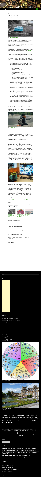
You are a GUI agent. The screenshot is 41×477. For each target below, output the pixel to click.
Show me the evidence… (5, 333)
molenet (15, 434)
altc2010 (17, 415)
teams (15, 435)
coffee (6, 417)
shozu (6, 435)
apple (20, 415)
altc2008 (12, 415)
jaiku (13, 432)
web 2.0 (4, 422)
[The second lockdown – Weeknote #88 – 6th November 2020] (20, 211)
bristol (31, 429)
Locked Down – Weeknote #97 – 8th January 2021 (11, 215)
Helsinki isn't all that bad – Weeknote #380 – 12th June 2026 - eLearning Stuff (14, 452)
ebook (34, 430)
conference (10, 417)
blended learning (28, 429)
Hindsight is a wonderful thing (31, 450)
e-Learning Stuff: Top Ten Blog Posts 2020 (15, 226)
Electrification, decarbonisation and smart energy (10, 318)
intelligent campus (7, 432)
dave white (16, 430)
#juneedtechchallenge (5, 429)
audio (35, 415)
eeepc (37, 430)
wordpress (24, 435)
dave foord (12, 430)
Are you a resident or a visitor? (7, 339)
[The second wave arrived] (29, 211)
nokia (5, 420)
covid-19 (14, 220)
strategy (12, 435)
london (27, 432)
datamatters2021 (15, 417)
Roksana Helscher (12, 37)
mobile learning (4, 434)
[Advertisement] (6, 296)
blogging (3, 417)
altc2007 (8, 415)
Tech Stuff (4, 461)
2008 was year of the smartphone (7, 336)
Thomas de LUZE (12, 127)
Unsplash (16, 127)
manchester (30, 432)
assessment (32, 415)
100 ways (4, 415)
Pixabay (17, 37)
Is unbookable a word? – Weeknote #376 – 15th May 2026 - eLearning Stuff (14, 457)
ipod (12, 432)
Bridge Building (27, 455)
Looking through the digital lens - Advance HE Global (10, 448)
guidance (29, 50)
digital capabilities (26, 430)
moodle (19, 434)
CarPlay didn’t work (5, 463)
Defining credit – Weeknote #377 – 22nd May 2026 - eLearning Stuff (13, 455)
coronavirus (10, 220)
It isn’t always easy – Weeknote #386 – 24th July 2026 (10, 325)
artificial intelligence (20, 429)
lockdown (18, 220)
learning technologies (26, 418)
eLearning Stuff (5, 9)
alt (6, 415)
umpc (16, 435)
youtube (15, 422)
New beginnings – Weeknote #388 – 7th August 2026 (10, 322)
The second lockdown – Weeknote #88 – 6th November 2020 (20, 215)
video (37, 420)
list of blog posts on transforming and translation (20, 199)
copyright (34, 429)
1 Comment (21, 17)
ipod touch (10, 418)
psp (20, 420)
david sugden (21, 430)
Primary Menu (39, 9)
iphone (6, 418)
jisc (13, 418)
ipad (3, 418)
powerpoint (35, 434)
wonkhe (21, 435)
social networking (24, 420)
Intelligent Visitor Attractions (6, 408)
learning (20, 418)
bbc (25, 429)
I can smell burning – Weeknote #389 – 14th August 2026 (11, 320)
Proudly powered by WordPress (6, 475)
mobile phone (9, 434)
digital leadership (31, 430)
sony (28, 420)
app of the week (26, 415)
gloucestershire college (30, 417)
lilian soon (24, 432)
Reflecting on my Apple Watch (7, 471)
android (16, 429)
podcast (9, 420)
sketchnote (9, 435)
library (21, 432)
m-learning (32, 418)
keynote (15, 418)
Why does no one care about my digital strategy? (28, 448)
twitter (34, 420)
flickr (26, 417)
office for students (26, 434)
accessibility (12, 429)
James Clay (16, 17)
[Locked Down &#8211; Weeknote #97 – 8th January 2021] (11, 211)
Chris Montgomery (12, 182)
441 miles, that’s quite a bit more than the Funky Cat (10, 469)
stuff (30, 420)
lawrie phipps (17, 432)
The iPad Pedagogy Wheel (6, 380)
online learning (32, 434)
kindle (18, 418)
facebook (23, 417)
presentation (17, 420)
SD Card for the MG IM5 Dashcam (7, 465)
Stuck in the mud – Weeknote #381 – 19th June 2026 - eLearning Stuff (13, 450)
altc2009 (14, 415)
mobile (36, 418)
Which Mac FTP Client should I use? (7, 467)
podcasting (12, 420)
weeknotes (10, 422)
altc (14, 429)
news (8, 13)
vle (2, 422)
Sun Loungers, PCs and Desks (32, 457)
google (36, 417)
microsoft (33, 432)
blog (36, 415)
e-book (19, 417)
